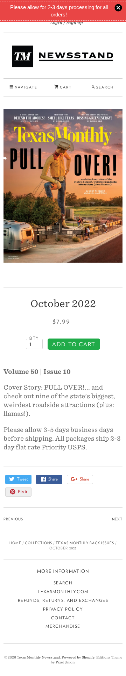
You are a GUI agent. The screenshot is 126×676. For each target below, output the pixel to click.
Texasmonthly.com (62, 591)
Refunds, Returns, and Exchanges (63, 600)
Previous (13, 519)
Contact (63, 617)
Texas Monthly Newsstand (38, 657)
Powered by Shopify (78, 657)
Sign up (74, 22)
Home (15, 543)
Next (117, 519)
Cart (65, 87)
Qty (33, 338)
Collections (38, 543)
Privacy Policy (63, 609)
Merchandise (63, 626)
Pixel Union (65, 662)
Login (56, 22)
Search (63, 582)
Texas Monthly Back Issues (85, 543)
